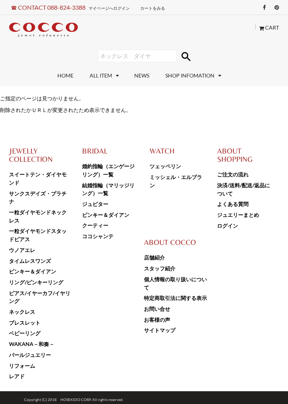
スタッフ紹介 (160, 268)
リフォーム (22, 365)
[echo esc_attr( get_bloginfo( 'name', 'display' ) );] (43, 29)
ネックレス (22, 312)
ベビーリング (24, 333)
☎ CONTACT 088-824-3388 (48, 7)
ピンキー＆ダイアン (32, 271)
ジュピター (95, 204)
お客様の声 (157, 319)
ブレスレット (24, 322)
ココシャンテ (98, 236)
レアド (17, 376)
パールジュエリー (30, 355)
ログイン (227, 225)
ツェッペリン (165, 166)
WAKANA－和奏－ (31, 344)
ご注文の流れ (233, 174)
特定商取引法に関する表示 (175, 298)
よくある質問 (233, 204)
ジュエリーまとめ (238, 215)
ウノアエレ (22, 250)
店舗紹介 (154, 257)
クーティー (95, 225)
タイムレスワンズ (30, 261)
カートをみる (152, 8)
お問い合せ (157, 309)
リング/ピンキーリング (36, 282)
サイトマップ (160, 330)
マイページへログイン (109, 8)
